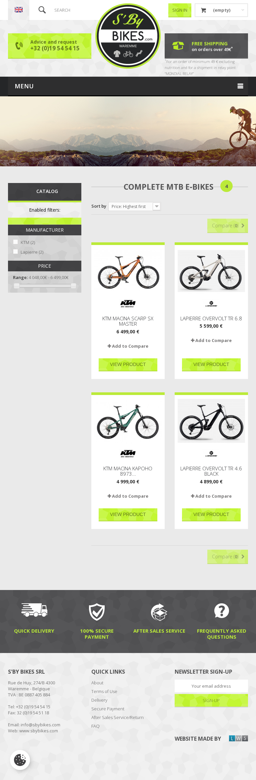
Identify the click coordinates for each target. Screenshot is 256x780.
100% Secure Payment (97, 633)
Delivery (99, 700)
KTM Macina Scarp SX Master (127, 321)
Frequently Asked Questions (221, 633)
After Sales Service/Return (117, 717)
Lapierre (32, 252)
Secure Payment (107, 709)
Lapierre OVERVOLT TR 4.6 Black (211, 471)
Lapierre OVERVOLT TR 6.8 (211, 318)
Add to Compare (130, 346)
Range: (20, 277)
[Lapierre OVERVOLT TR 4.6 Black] (211, 421)
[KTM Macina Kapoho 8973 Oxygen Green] (128, 421)
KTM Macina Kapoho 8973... (127, 471)
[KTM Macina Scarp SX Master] (128, 271)
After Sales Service (159, 630)
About (97, 683)
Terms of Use (104, 691)
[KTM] (128, 303)
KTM (28, 242)
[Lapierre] (211, 303)
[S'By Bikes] (128, 36)
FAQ (95, 726)
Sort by (98, 206)
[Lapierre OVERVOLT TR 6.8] (211, 271)
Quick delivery (34, 630)
